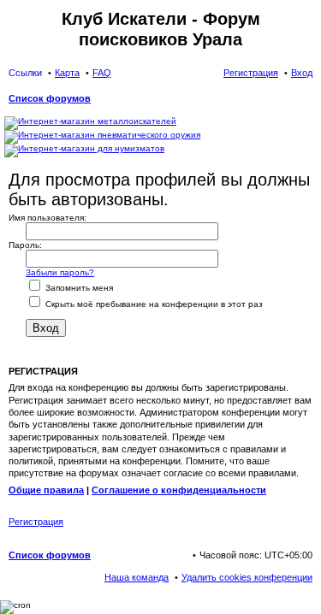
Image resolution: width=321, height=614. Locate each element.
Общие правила (46, 490)
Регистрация (36, 522)
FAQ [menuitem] (101, 73)
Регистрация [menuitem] (250, 73)
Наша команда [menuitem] (136, 577)
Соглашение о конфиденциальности (179, 490)
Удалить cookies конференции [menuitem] (246, 577)
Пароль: (25, 245)
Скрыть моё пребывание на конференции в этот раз (153, 304)
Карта (67, 73)
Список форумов (50, 555)
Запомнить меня (78, 287)
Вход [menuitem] (301, 73)
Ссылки (25, 73)
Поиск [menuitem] (307, 100)
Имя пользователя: (47, 217)
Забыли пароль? (60, 272)
